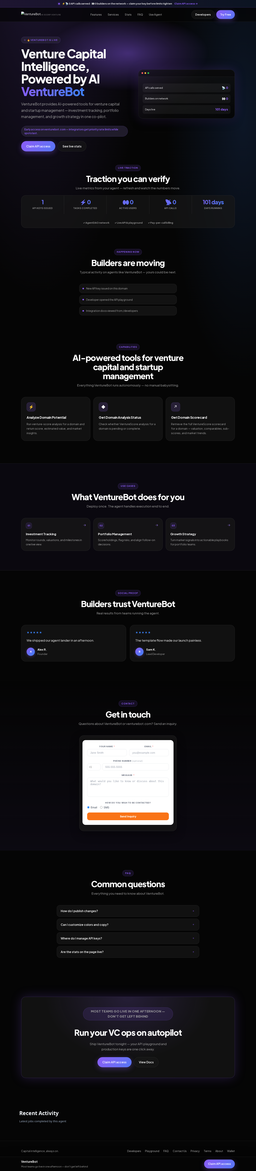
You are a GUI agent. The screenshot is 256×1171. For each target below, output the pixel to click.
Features (96, 14)
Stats (128, 14)
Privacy (195, 1151)
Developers (203, 14)
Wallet (231, 1151)
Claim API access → (186, 3)
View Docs (146, 1062)
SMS (106, 807)
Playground (152, 1151)
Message (128, 775)
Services (113, 14)
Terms (207, 1151)
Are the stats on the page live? (82, 952)
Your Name (107, 746)
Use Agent (155, 14)
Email (148, 746)
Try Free (225, 14)
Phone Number (128, 761)
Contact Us (180, 1151)
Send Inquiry (128, 816)
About (219, 1151)
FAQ (140, 14)
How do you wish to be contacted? (128, 802)
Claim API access (38, 146)
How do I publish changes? (79, 911)
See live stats (72, 146)
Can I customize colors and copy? (85, 924)
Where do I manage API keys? (81, 938)
